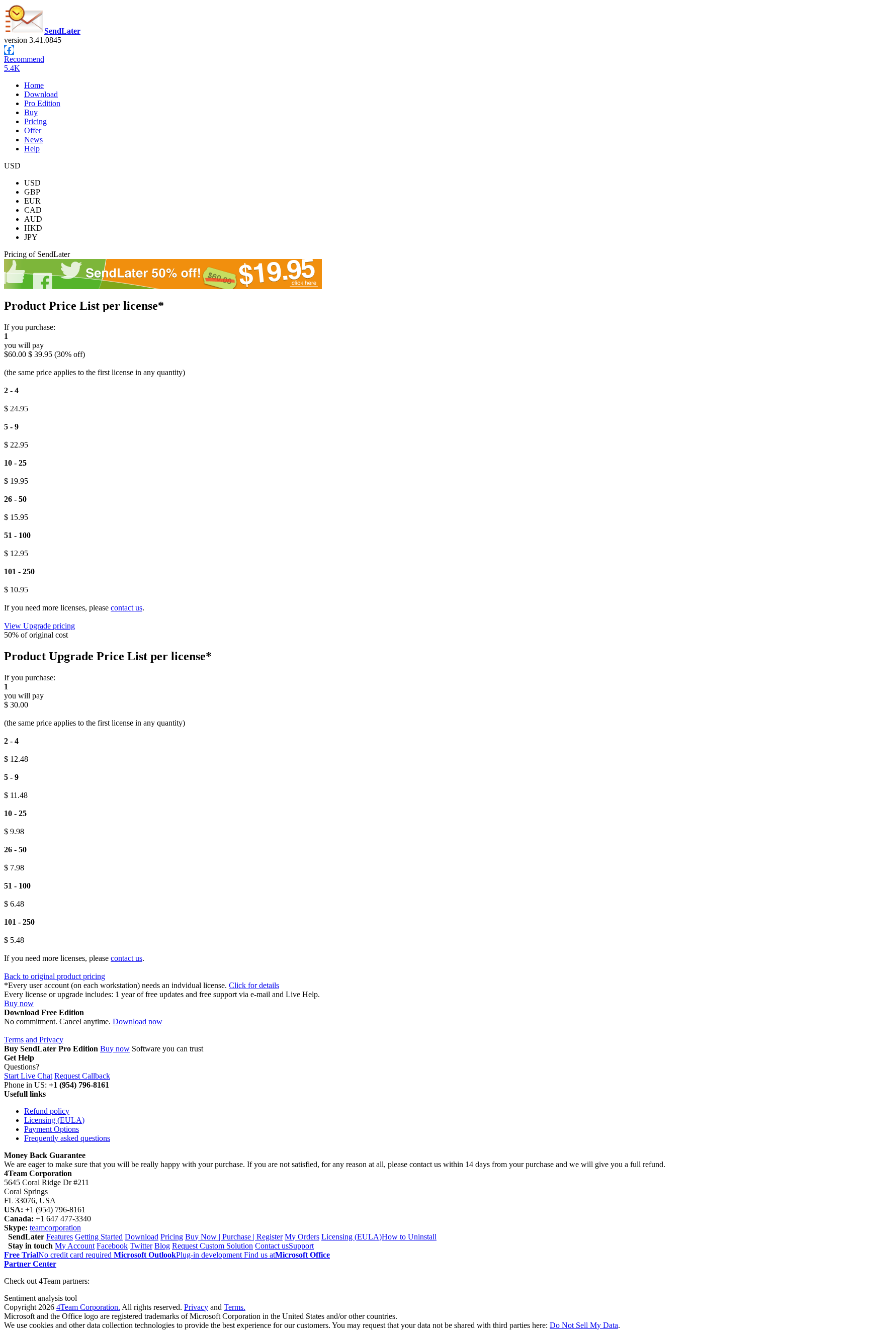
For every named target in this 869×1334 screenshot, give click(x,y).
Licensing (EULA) (54, 1120)
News (33, 139)
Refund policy (46, 1111)
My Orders (302, 1236)
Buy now (19, 1003)
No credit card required (59, 1255)
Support (301, 1245)
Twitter (141, 1245)
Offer (32, 130)
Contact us (272, 1245)
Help (32, 148)
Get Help (19, 1057)
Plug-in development (179, 1255)
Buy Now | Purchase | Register (234, 1236)
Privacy (196, 1307)
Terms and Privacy (33, 1039)
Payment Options (51, 1129)
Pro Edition (42, 103)
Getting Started (99, 1236)
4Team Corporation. (88, 1307)
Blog (162, 1245)
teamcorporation (55, 1227)
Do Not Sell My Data (584, 1325)
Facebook (112, 1245)
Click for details (254, 985)
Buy (31, 112)
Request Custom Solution (212, 1245)
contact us (126, 607)
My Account (75, 1245)
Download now (137, 1021)
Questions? (21, 1066)
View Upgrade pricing (39, 625)
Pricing (35, 121)
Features (59, 1236)
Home (34, 85)
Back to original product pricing (54, 976)
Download (41, 94)
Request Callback (82, 1076)
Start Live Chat (28, 1076)
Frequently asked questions (67, 1138)
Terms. (234, 1307)
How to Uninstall (409, 1236)
